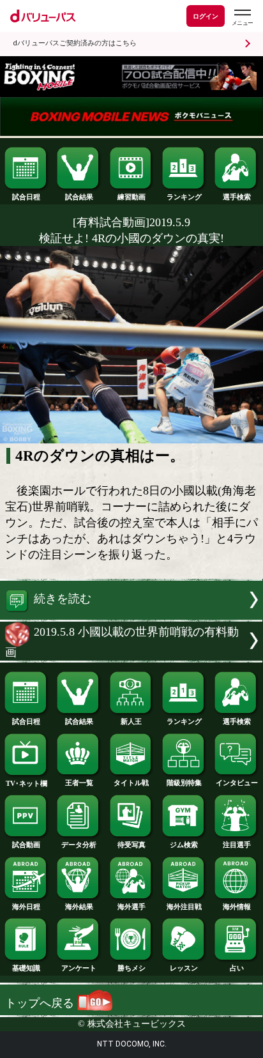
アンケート (78, 968)
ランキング (184, 197)
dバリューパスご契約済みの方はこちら (75, 43)
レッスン (184, 968)
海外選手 (131, 906)
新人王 (131, 721)
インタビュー (237, 782)
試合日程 (26, 197)
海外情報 (237, 906)
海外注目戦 (184, 906)
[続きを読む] (131, 616)
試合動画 (26, 844)
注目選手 (237, 844)
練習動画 (131, 197)
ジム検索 (184, 844)
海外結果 (79, 906)
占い (237, 968)
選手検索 (237, 197)
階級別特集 (184, 782)
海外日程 (26, 906)
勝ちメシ (131, 968)
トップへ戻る (41, 1003)
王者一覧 (79, 782)
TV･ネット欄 (26, 783)
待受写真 (131, 844)
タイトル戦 (131, 782)
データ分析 (78, 844)
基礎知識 (26, 968)
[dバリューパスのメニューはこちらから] (242, 18)
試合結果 (79, 197)
